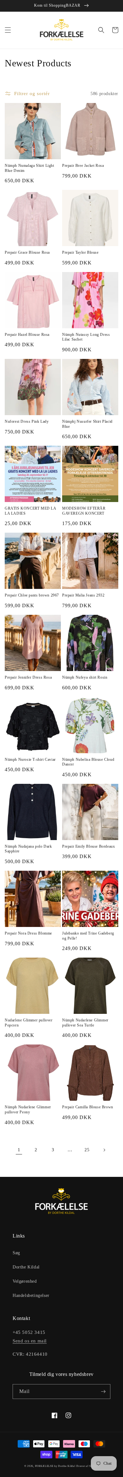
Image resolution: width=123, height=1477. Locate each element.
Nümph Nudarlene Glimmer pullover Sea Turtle (85, 1022)
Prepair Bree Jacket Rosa (83, 165)
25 (87, 1149)
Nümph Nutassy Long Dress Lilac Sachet (86, 337)
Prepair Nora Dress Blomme (28, 933)
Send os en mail (30, 1340)
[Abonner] (103, 1391)
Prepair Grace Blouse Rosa (27, 252)
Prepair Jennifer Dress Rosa (28, 677)
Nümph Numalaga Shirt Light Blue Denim (29, 168)
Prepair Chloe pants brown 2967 (32, 595)
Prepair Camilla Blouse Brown (87, 1107)
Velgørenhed (25, 1281)
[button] (8, 30)
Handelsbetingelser (31, 1295)
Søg (16, 1252)
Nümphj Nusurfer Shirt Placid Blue (87, 424)
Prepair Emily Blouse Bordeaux (88, 846)
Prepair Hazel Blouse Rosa (27, 334)
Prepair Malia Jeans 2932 (83, 595)
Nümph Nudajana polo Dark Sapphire (28, 849)
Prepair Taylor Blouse (80, 252)
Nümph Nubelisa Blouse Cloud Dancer (88, 762)
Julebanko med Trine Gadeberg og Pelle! (88, 936)
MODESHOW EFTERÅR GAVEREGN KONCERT (84, 511)
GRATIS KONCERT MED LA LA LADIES (30, 511)
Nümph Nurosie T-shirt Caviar (30, 759)
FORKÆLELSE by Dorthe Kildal (55, 1466)
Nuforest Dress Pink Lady (27, 421)
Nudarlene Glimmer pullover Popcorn (29, 1022)
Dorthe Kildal (26, 1267)
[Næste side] (104, 1150)
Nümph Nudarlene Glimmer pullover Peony (28, 1109)
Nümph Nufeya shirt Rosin (84, 677)
